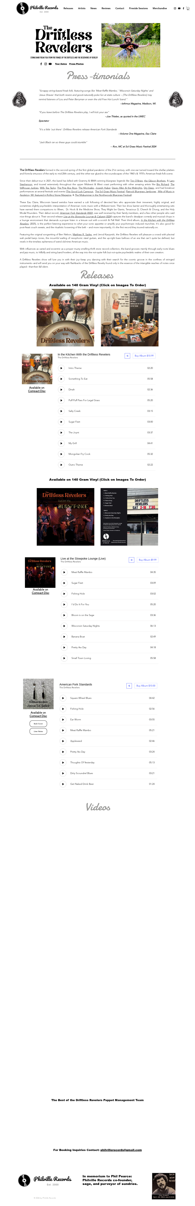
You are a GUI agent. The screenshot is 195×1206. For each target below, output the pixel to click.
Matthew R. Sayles (82, 234)
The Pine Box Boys (67, 187)
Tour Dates (61, 64)
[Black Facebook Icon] (183, 8)
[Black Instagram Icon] (175, 8)
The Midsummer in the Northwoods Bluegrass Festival (103, 195)
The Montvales (86, 187)
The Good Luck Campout (79, 191)
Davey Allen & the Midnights (127, 187)
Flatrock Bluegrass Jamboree (141, 191)
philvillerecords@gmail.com (121, 1149)
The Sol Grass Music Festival (110, 191)
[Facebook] (41, 64)
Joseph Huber (103, 187)
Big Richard (163, 184)
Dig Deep (149, 187)
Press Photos (76, 64)
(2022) (76, 213)
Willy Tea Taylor (48, 187)
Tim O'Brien (136, 180)
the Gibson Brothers (155, 180)
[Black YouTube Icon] (179, 8)
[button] (188, 8)
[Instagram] (45, 64)
